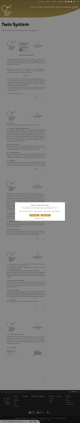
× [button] (63, 203)
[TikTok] (74, 1)
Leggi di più (55, 208)
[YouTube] (71, 1)
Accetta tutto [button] (34, 215)
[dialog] (40, 211)
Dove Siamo (54, 1)
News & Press (41, 1)
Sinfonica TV (47, 1)
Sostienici (75, 7)
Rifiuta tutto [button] (46, 215)
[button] (40, 218)
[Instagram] (65, 1)
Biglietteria (59, 7)
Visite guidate (39, 7)
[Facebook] (68, 1)
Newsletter (60, 1)
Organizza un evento (49, 7)
